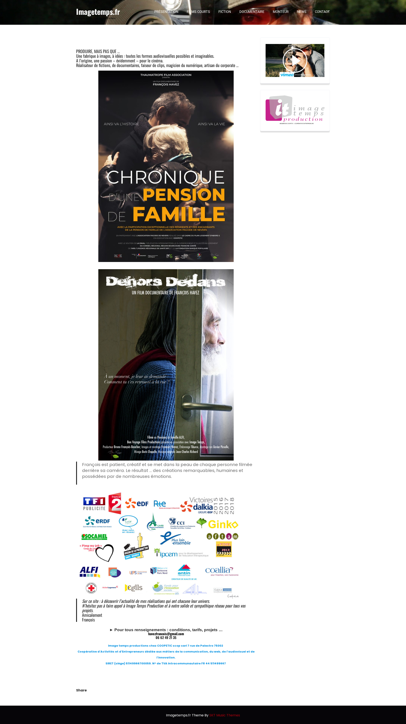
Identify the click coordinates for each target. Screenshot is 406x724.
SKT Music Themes (224, 715)
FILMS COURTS (198, 12)
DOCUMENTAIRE (251, 12)
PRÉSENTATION (166, 12)
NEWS (301, 12)
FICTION (224, 12)
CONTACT (322, 12)
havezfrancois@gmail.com (166, 633)
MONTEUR (281, 12)
